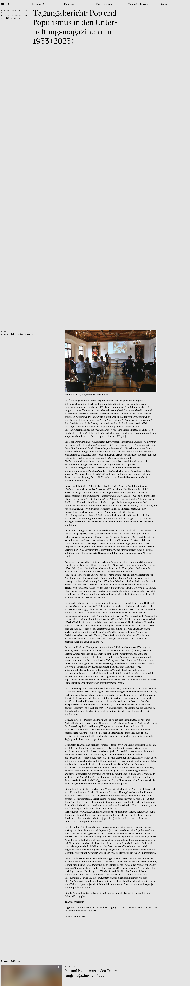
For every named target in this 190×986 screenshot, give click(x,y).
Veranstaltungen (138, 4)
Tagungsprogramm (74, 902)
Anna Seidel (7, 334)
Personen (69, 4)
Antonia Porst (80, 916)
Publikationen (104, 4)
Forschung (38, 4)
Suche (164, 4)
